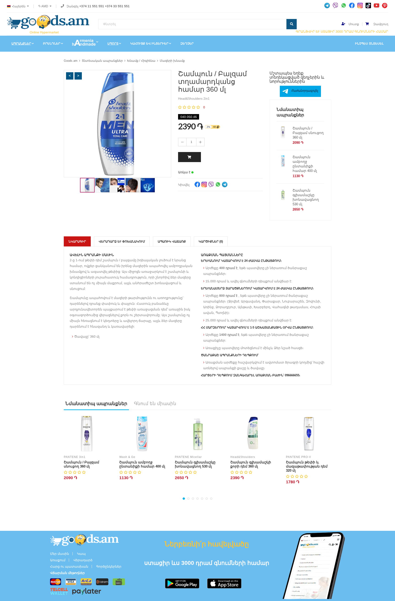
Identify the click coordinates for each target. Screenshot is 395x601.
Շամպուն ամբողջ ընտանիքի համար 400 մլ (305, 164)
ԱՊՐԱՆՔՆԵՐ (21, 43)
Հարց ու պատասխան (69, 566)
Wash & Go (127, 457)
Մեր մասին (59, 553)
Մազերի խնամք (172, 60)
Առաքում (57, 560)
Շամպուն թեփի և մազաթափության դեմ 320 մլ (307, 466)
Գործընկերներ (108, 566)
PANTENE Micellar (188, 457)
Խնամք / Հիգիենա (141, 60)
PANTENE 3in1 (74, 457)
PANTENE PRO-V (298, 457)
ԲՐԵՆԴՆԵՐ (51, 43)
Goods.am (70, 60)
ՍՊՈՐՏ (112, 43)
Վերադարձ (83, 560)
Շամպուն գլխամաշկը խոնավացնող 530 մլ (306, 197)
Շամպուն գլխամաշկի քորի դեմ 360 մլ (250, 464)
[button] (69, 76)
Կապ (81, 553)
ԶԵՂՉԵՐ (187, 43)
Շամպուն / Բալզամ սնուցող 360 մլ (308, 132)
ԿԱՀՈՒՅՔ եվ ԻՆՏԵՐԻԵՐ (149, 43)
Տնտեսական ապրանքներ (102, 60)
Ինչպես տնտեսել (369, 43)
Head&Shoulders (242, 457)
